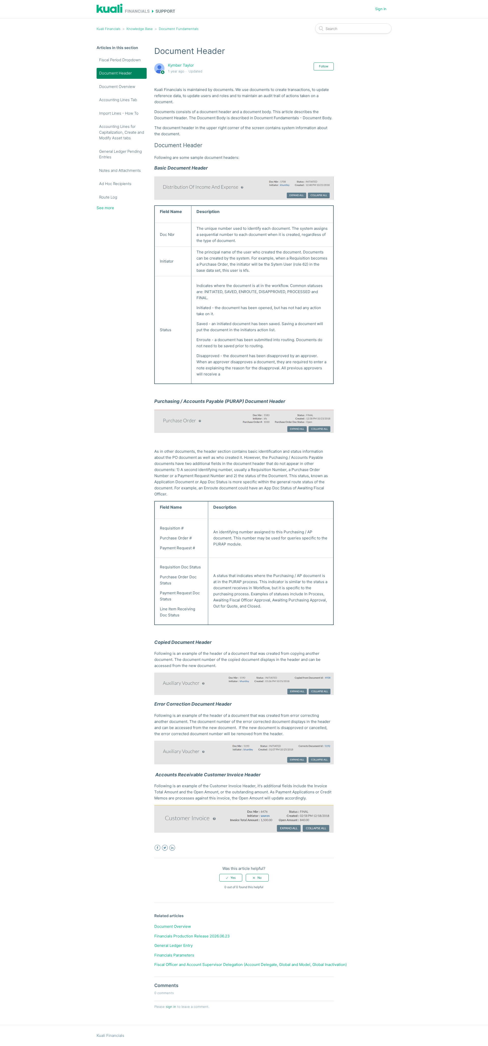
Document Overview (117, 86)
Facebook (157, 848)
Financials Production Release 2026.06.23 (192, 936)
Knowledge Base (140, 29)
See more (105, 207)
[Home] (136, 11)
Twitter (165, 848)
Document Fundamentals (179, 29)
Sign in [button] (380, 9)
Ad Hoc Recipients (115, 183)
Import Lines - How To (119, 113)
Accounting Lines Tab (118, 99)
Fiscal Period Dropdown (120, 59)
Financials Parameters (174, 955)
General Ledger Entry (173, 945)
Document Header (115, 73)
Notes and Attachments (120, 170)
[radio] (230, 878)
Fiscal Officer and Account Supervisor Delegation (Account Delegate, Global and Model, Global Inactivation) (250, 964)
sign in (171, 1007)
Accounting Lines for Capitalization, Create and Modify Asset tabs (121, 132)
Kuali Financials (108, 29)
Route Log (108, 197)
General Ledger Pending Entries (120, 154)
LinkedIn (172, 848)
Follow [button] (323, 66)
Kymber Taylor (181, 65)
